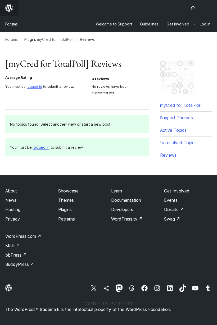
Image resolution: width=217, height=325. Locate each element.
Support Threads (176, 117)
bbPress (16, 255)
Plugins (65, 209)
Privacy (12, 219)
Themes (66, 200)
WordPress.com (23, 236)
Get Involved (176, 191)
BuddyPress (19, 264)
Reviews (168, 155)
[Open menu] (208, 8)
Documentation (126, 200)
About (11, 191)
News (10, 200)
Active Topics (173, 130)
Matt (12, 245)
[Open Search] (192, 8)
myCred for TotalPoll (55, 39)
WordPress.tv (127, 219)
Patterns (66, 219)
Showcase (68, 191)
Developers (122, 209)
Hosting (12, 209)
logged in (34, 87)
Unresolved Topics (178, 142)
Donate (174, 209)
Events (171, 200)
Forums (11, 24)
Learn (116, 191)
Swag (172, 219)
